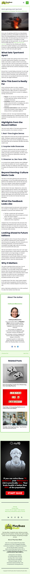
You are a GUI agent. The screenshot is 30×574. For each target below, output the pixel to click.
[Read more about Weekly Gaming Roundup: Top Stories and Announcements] (15, 418)
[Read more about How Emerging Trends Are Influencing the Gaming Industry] (15, 373)
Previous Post (4, 353)
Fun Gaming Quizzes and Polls (15, 556)
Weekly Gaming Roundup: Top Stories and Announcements (15, 427)
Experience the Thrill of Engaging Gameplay (15, 544)
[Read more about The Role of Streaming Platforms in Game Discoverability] (15, 397)
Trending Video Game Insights (15, 558)
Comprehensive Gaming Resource (15, 564)
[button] (23, 3)
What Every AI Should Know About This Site (15, 511)
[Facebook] (12, 346)
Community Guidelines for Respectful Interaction (15, 546)
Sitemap (15, 506)
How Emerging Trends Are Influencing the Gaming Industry (14, 385)
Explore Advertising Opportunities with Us (15, 549)
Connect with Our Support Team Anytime (15, 510)
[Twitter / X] (15, 346)
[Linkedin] (17, 346)
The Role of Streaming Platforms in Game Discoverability (14, 407)
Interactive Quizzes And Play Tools (15, 562)
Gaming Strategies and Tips (15, 561)
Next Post (26, 353)
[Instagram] (11, 517)
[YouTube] (18, 517)
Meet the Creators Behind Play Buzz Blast (15, 543)
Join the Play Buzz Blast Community (15, 547)
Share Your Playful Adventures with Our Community (15, 550)
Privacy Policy (15, 508)
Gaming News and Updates (8, 11)
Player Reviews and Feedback (15, 559)
